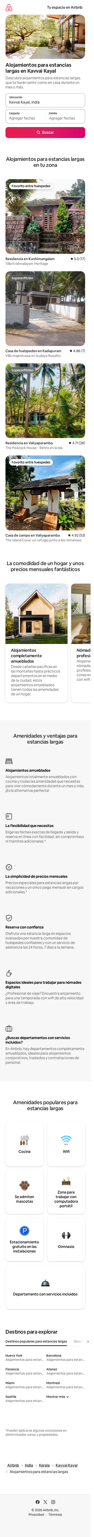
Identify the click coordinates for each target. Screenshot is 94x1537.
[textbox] (25, 118)
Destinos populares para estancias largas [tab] (36, 1341)
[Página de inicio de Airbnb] (8, 7)
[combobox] (45, 102)
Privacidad (36, 1515)
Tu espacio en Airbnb (64, 7)
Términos (55, 1515)
